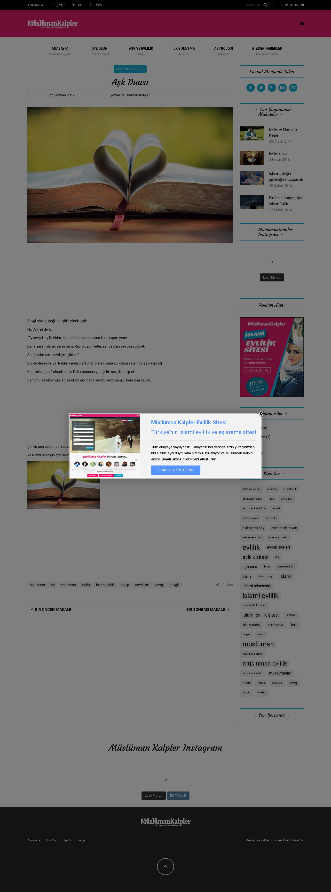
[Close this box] (261, 413)
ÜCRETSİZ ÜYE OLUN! (175, 470)
